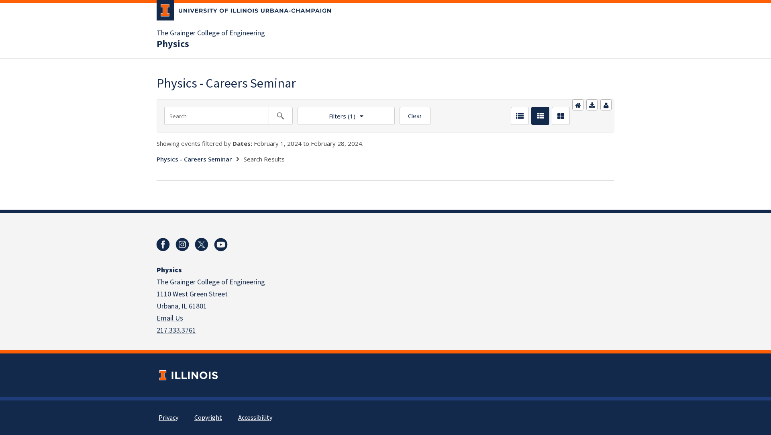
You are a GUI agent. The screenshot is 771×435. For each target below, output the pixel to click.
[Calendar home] (577, 104)
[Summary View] (540, 116)
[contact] (606, 104)
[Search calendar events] (281, 116)
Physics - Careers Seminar (194, 159)
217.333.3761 (176, 330)
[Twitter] (201, 244)
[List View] (520, 116)
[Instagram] (182, 244)
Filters (326, 113)
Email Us (170, 318)
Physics (173, 44)
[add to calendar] (592, 104)
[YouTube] (221, 244)
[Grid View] (561, 116)
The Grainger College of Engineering (211, 33)
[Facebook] (163, 244)
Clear (415, 116)
